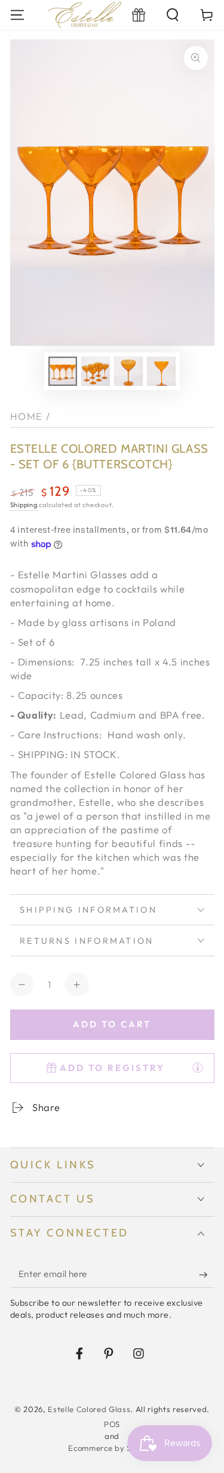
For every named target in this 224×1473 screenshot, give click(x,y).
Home (26, 416)
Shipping (24, 505)
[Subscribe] (206, 1274)
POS (112, 1424)
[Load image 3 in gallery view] (128, 371)
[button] (173, 15)
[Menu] (17, 15)
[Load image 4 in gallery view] (161, 371)
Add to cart (112, 1024)
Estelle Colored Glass (89, 1409)
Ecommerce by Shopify (111, 1448)
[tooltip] (197, 1067)
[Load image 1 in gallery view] (62, 371)
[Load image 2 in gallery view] (95, 371)
